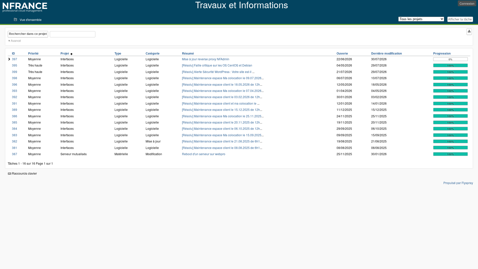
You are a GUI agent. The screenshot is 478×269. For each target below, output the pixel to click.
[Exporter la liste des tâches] (469, 31)
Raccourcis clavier (24, 173)
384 (14, 128)
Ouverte (342, 53)
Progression (442, 53)
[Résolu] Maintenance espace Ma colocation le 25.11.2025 (221, 116)
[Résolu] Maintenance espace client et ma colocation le (219, 103)
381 (14, 147)
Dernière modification (386, 53)
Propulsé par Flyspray (458, 183)
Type (118, 53)
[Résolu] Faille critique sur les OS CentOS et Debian (217, 65)
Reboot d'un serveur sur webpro (203, 154)
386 (14, 116)
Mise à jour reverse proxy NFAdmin (205, 59)
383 (14, 135)
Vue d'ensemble (31, 19)
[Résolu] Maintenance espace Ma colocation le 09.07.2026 (221, 78)
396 (14, 84)
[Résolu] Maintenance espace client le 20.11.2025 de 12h (221, 122)
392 (14, 97)
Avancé (16, 40)
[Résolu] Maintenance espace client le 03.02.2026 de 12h (221, 97)
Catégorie (153, 53)
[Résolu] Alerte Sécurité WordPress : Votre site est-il (217, 71)
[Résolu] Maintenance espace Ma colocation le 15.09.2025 (221, 135)
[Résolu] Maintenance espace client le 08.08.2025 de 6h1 (221, 147)
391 (14, 103)
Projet (65, 53)
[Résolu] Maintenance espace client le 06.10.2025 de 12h (221, 128)
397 (14, 59)
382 (14, 141)
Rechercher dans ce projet (28, 34)
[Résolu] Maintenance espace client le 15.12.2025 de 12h (221, 109)
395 (14, 65)
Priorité (33, 53)
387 (14, 154)
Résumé (188, 53)
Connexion (467, 3)
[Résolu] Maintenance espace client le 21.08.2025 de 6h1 (221, 141)
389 (14, 109)
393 (14, 90)
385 (14, 122)
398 (14, 78)
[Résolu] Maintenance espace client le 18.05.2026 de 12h (221, 84)
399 (14, 71)
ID (13, 53)
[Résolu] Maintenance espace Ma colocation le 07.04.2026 (221, 90)
